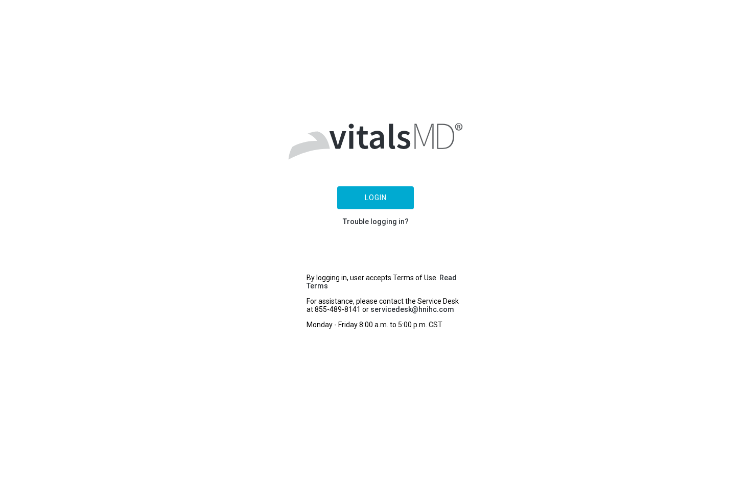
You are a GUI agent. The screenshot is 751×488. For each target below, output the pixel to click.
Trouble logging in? (376, 221)
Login (376, 197)
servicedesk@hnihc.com (412, 309)
